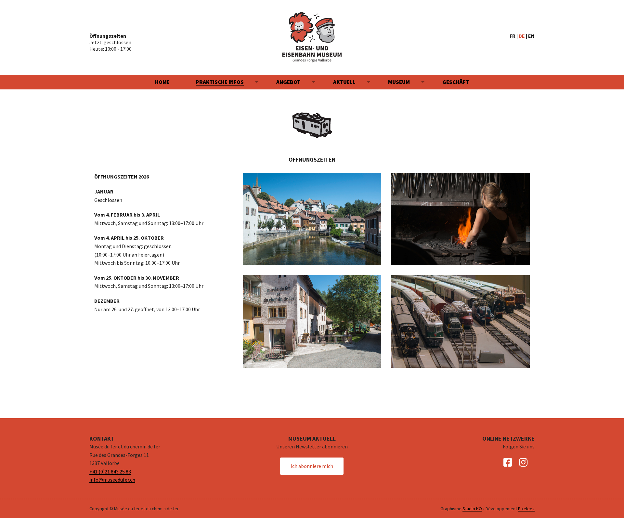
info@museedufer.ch (112, 479)
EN (531, 36)
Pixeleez (526, 508)
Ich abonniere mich (312, 466)
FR (512, 36)
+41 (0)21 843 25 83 (110, 471)
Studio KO (472, 508)
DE (522, 36)
